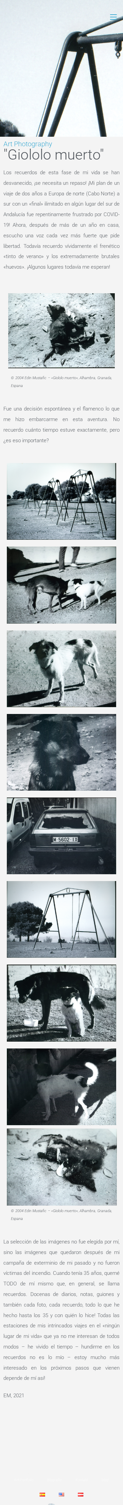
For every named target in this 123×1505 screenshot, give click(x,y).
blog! (105, 1480)
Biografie (54, 1480)
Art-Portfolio (23, 1480)
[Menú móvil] (113, 17)
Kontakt (82, 1480)
